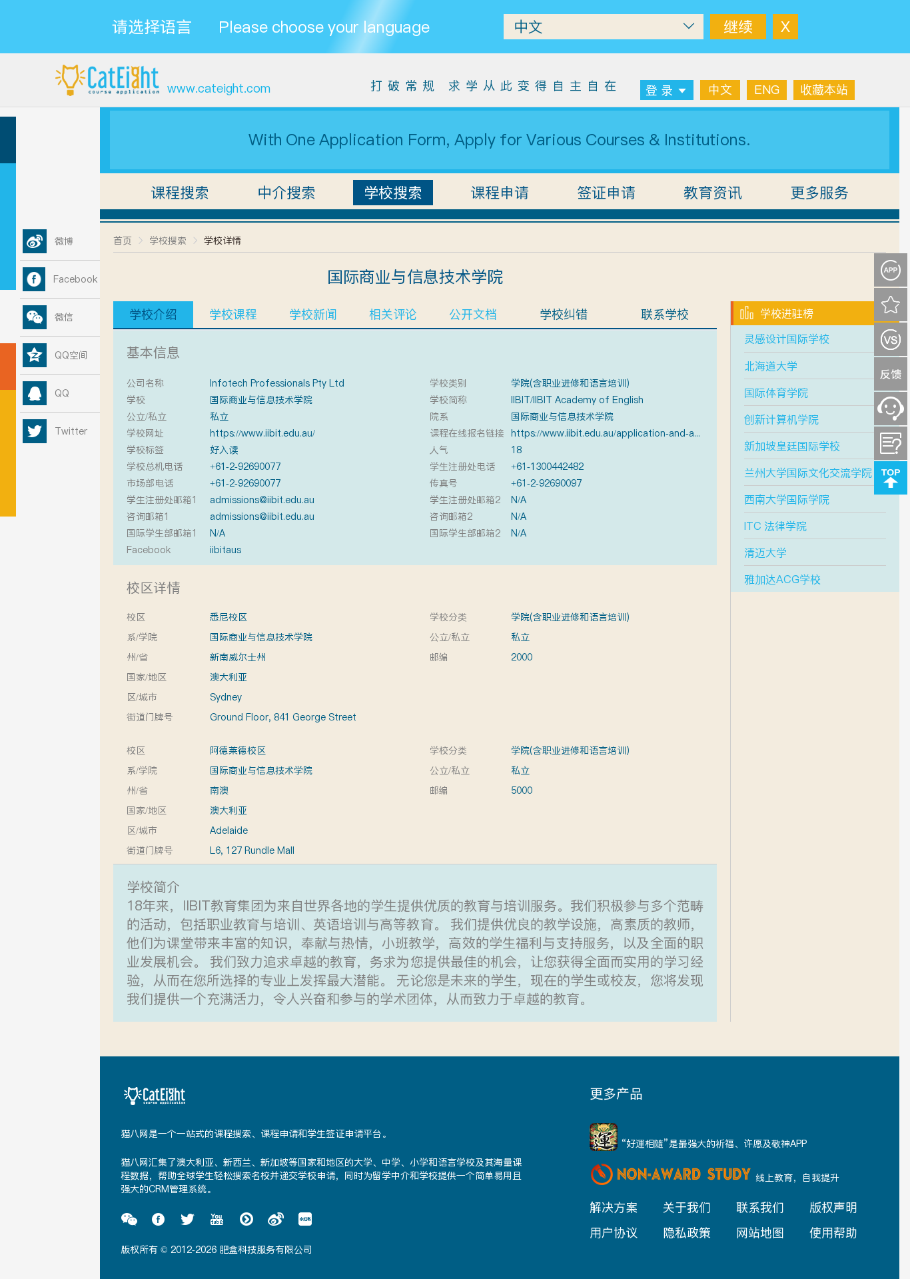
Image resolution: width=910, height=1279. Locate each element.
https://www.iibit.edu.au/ (262, 433)
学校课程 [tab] (233, 314)
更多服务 (819, 193)
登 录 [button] (659, 90)
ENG (766, 89)
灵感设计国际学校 (786, 338)
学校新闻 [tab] (313, 314)
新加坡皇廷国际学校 (792, 446)
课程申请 (499, 193)
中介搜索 (286, 193)
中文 (720, 89)
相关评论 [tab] (393, 314)
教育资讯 (712, 193)
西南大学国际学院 (786, 499)
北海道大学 (770, 366)
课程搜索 (180, 193)
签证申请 (606, 193)
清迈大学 (765, 552)
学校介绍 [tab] (153, 314)
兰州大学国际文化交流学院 (808, 472)
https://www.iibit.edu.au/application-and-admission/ (623, 433)
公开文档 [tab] (473, 314)
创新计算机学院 (781, 419)
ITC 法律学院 (775, 526)
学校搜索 (393, 193)
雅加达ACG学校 (782, 579)
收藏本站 (824, 89)
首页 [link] (122, 240)
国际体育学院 (776, 392)
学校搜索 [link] (168, 240)
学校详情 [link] (222, 240)
